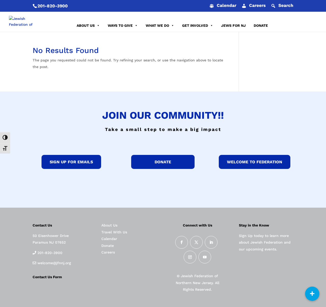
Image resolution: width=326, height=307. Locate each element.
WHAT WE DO (157, 25)
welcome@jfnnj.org (53, 263)
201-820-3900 (52, 5)
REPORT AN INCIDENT (295, 25)
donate (163, 161)
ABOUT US (86, 25)
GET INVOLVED (195, 25)
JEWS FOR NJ (233, 25)
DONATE (261, 25)
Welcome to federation (254, 161)
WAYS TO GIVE (120, 25)
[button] (312, 294)
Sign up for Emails (71, 161)
